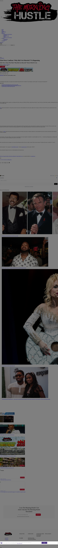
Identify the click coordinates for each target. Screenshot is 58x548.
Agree (44, 542)
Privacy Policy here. (19, 543)
